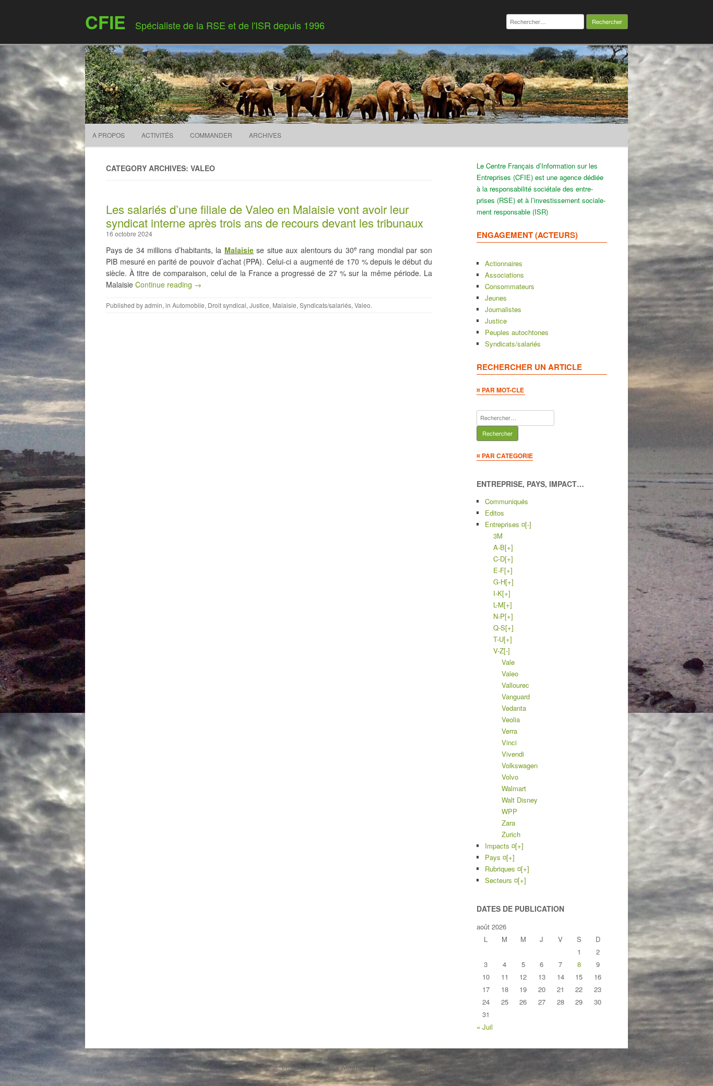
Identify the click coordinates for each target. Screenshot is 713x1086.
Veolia (511, 719)
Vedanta (514, 708)
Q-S (499, 627)
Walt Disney (520, 800)
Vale (508, 662)
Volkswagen (520, 765)
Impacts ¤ (500, 846)
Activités (157, 134)
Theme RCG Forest (403, 1067)
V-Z (498, 650)
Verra (509, 731)
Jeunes (496, 298)
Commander (211, 134)
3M (498, 536)
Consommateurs (509, 286)
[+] (509, 547)
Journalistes (503, 309)
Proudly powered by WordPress (327, 1067)
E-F (498, 570)
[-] (528, 524)
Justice (259, 305)
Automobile (188, 305)
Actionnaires (503, 263)
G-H (499, 582)
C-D (499, 559)
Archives (265, 134)
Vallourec (515, 685)
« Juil (485, 1027)
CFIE (105, 21)
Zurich (511, 834)
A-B (499, 547)
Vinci (509, 742)
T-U (498, 639)
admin (153, 305)
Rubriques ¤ (503, 869)
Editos (494, 513)
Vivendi (513, 754)
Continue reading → (168, 284)
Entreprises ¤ (505, 524)
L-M (498, 605)
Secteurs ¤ (501, 880)
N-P (499, 616)
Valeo (362, 305)
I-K (497, 593)
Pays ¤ (495, 857)
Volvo (510, 777)
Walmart (514, 788)
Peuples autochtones (517, 332)
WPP (509, 811)
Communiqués (506, 501)
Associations (504, 275)
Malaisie (239, 250)
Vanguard (516, 696)
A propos (108, 134)
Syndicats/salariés (325, 305)
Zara (508, 823)
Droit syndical (227, 305)
